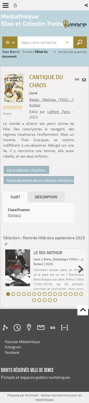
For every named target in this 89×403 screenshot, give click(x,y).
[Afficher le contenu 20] (55, 300)
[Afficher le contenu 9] (50, 294)
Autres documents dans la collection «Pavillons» (40, 180)
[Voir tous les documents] (6, 244)
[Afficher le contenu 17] (39, 300)
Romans (14, 215)
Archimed (31, 395)
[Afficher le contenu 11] (60, 294)
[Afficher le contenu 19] (50, 300)
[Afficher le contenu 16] (34, 300)
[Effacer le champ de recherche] (68, 42)
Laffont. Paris (58, 111)
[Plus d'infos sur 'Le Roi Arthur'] (17, 267)
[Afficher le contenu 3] (18, 294)
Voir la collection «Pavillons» (26, 170)
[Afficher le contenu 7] (39, 294)
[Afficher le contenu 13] (71, 294)
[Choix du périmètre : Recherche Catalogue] (10, 42)
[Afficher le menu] (5, 5)
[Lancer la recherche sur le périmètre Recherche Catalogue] (80, 42)
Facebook (12, 352)
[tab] (6, 328)
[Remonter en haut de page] (82, 310)
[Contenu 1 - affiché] (8, 294)
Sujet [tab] (15, 196)
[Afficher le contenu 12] (65, 294)
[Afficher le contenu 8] (45, 294)
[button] (86, 5)
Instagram (13, 346)
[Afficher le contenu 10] (55, 294)
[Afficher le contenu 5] (29, 294)
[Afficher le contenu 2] (13, 294)
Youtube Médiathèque (22, 341)
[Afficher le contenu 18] (45, 300)
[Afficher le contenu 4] (24, 294)
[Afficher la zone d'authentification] (16, 5)
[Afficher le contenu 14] (76, 294)
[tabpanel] (38, 212)
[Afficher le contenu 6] (34, 294)
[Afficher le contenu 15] (81, 294)
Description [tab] (46, 196)
